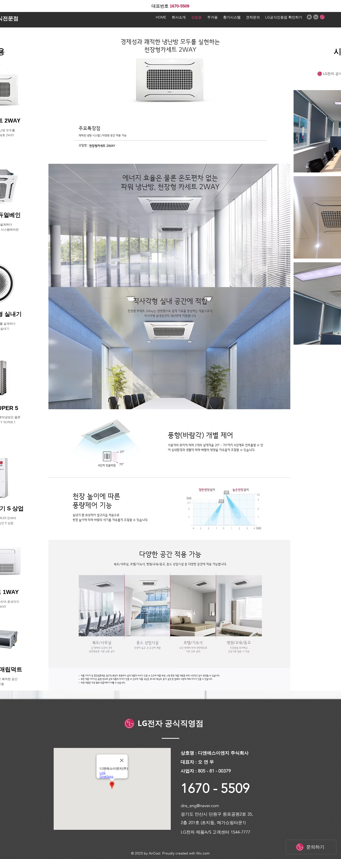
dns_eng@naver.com (200, 806)
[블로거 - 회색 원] (309, 16)
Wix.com (203, 853)
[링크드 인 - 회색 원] (315, 16)
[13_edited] (322, 16)
